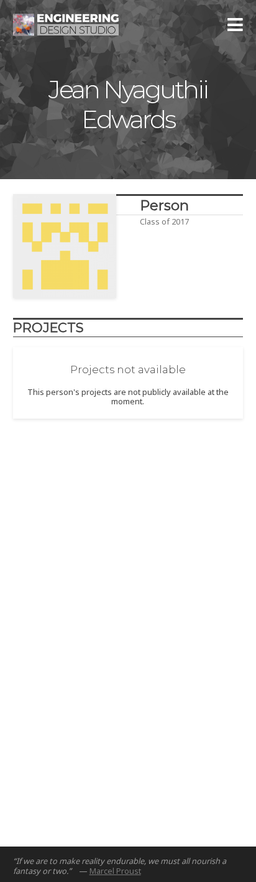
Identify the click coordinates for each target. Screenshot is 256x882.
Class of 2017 (164, 221)
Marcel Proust (115, 870)
